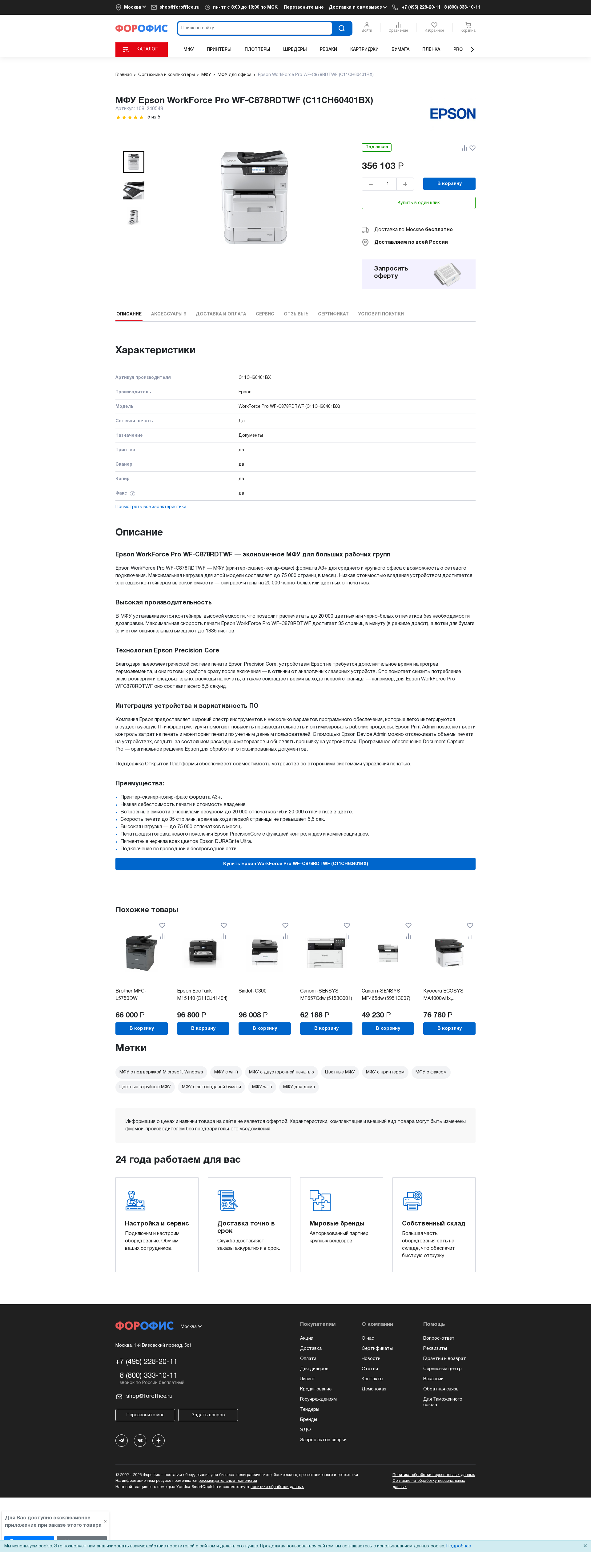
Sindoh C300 (253, 991)
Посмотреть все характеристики (150, 507)
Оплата (308, 1359)
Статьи (370, 1369)
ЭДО (305, 1430)
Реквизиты (435, 1348)
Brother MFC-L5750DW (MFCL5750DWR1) (136, 998)
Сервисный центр (442, 1369)
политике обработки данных (277, 1487)
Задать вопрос (208, 1415)
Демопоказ (374, 1389)
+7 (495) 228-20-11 (421, 8)
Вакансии (433, 1379)
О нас (368, 1338)
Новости (371, 1359)
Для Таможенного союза (442, 1402)
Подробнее (458, 1546)
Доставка (311, 1348)
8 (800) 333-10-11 (462, 8)
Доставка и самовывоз (356, 8)
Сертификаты (377, 1348)
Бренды (308, 1420)
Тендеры (309, 1409)
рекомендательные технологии (228, 1481)
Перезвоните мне (304, 8)
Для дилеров (314, 1369)
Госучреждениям (318, 1399)
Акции (306, 1338)
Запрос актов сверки (323, 1440)
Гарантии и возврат (444, 1359)
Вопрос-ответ (439, 1338)
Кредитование (316, 1389)
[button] (133, 162)
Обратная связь (441, 1389)
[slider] (129, 117)
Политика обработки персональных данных (433, 1475)
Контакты (372, 1379)
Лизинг (307, 1379)
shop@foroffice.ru (179, 8)
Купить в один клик (419, 203)
